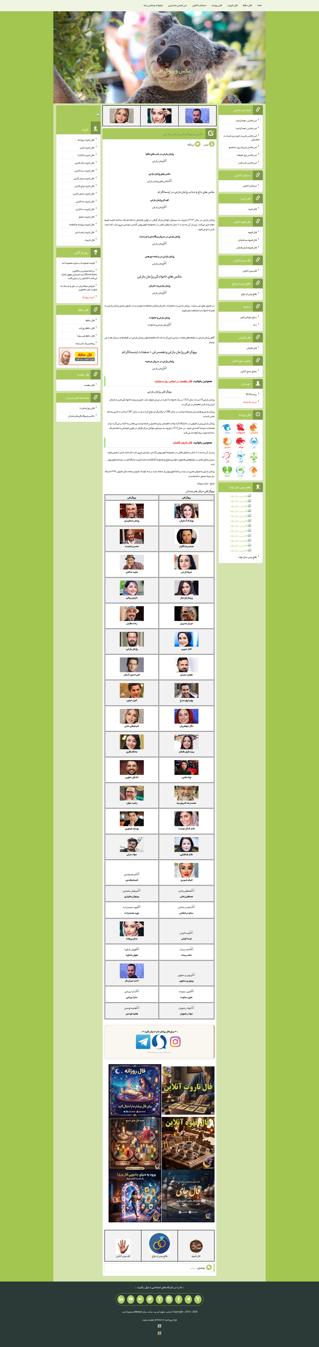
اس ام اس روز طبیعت (246, 154)
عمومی (193, 1267)
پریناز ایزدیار (186, 597)
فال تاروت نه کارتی (85, 201)
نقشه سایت (148, 1319)
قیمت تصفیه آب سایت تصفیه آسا (78, 262)
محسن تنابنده (132, 546)
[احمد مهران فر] (197, 116)
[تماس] (159, 1299)
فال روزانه (217, 5)
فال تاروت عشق (87, 216)
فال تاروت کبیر (87, 147)
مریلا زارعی (186, 571)
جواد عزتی (132, 854)
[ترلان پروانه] (159, 116)
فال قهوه (252, 232)
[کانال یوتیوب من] (130, 1299)
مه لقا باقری (131, 751)
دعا (255, 324)
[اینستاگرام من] (169, 1299)
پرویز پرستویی (186, 980)
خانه (259, 5)
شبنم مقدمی (132, 879)
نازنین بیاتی (131, 597)
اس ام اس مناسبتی (177, 5)
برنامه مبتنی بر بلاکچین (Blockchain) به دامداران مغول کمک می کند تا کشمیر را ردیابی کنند (79, 274)
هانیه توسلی (132, 1013)
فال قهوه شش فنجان (246, 247)
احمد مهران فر (132, 980)
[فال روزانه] (135, 1091)
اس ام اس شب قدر (247, 162)
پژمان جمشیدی (131, 520)
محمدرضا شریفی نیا (186, 802)
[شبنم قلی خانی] (122, 116)
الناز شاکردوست (186, 828)
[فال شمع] (135, 1144)
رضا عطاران (131, 623)
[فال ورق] (135, 1196)
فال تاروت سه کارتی (85, 170)
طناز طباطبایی (186, 854)
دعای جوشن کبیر (248, 317)
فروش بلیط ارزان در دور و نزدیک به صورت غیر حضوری (78, 287)
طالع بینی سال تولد (247, 557)
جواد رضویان (186, 1013)
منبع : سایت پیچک (206, 483)
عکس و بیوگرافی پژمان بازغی (160, 70)
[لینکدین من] (121, 1299)
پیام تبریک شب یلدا (85, 343)
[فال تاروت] (188, 1091)
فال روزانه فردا (87, 408)
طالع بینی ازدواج (249, 293)
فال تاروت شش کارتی (84, 193)
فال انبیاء (252, 208)
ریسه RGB (251, 394)
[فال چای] (188, 1196)
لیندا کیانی (186, 938)
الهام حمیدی (186, 879)
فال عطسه (89, 384)
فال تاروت (232, 5)
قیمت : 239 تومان (78, 115)
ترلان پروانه (131, 938)
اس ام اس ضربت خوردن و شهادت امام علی (241, 137)
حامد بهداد (186, 954)
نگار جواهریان (186, 725)
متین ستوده (186, 997)
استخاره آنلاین (199, 5)
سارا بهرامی (131, 997)
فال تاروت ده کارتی (85, 208)
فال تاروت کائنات (86, 155)
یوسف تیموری (132, 828)
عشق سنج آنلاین (249, 371)
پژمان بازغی (132, 648)
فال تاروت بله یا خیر (85, 232)
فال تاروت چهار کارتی (84, 178)
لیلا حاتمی (186, 777)
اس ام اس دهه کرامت (246, 120)
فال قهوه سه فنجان (247, 239)
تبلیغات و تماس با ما (153, 5)
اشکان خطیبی (131, 777)
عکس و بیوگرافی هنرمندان (81, 415)
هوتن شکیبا (132, 954)
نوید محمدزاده (131, 912)
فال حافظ (247, 5)
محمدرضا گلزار (186, 546)
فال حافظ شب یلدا (86, 335)
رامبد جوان (131, 802)
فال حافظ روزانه (87, 328)
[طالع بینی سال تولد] (240, 524)
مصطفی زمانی (186, 896)
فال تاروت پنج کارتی (85, 185)
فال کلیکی (252, 347)
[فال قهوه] (188, 1144)
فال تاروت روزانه (86, 139)
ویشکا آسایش (186, 520)
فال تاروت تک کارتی (85, 162)
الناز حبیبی (186, 648)
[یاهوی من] (198, 1299)
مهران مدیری (186, 623)
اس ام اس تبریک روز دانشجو (243, 147)
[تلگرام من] (188, 1299)
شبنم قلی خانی (132, 725)
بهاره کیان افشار (186, 751)
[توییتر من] (150, 1299)
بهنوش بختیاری (131, 896)
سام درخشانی (186, 912)
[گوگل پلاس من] (140, 1299)
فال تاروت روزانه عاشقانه (82, 224)
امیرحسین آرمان (132, 674)
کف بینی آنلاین (250, 270)
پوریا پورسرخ (186, 700)
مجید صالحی (132, 571)
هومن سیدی (186, 674)
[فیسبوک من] (178, 1299)
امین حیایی (132, 700)
